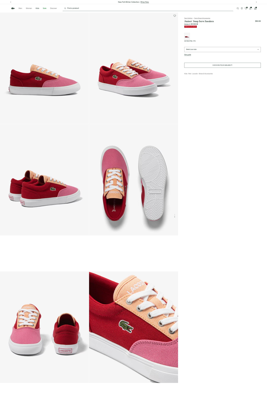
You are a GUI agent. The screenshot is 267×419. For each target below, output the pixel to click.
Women (29, 8)
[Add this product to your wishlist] (174, 16)
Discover (53, 8)
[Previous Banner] (10, 2)
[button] (238, 8)
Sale (44, 8)
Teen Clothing (188, 18)
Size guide (187, 54)
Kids (37, 8)
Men (20, 8)
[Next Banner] (256, 2)
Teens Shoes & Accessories (202, 18)
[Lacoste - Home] (13, 8)
